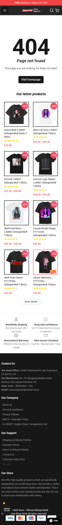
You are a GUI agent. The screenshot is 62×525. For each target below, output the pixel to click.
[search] (52, 10)
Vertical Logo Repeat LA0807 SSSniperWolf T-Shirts (44, 182)
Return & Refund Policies (15, 449)
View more (31, 302)
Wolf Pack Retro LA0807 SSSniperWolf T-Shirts (15, 232)
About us (7, 404)
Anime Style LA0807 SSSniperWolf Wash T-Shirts (15, 133)
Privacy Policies (10, 414)
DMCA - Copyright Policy (15, 419)
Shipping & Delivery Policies (16, 440)
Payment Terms (10, 444)
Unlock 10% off (7, 510)
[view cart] (57, 10)
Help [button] (56, 520)
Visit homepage (31, 79)
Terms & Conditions (12, 409)
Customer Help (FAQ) (13, 459)
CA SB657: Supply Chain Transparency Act (24, 424)
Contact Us (8, 454)
